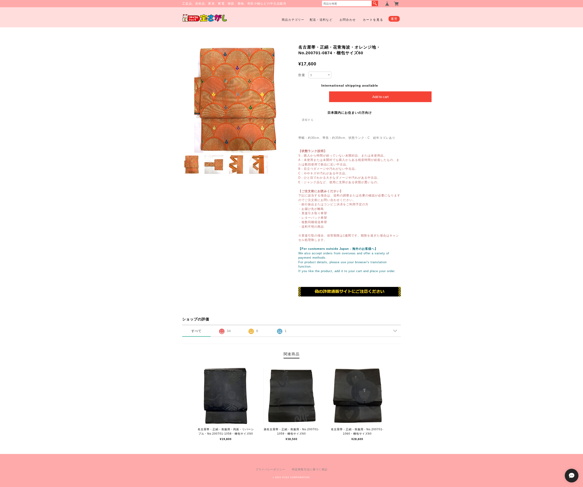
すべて (196, 331)
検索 (375, 3)
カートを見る (373, 19)
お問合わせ (348, 19)
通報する (308, 119)
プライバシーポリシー (270, 469)
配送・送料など (321, 19)
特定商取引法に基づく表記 (309, 469)
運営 (394, 19)
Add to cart (380, 97)
